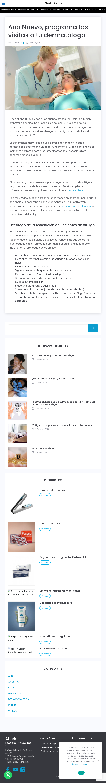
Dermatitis (15, 693)
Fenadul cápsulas (50, 523)
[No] (98, 760)
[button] (8, 775)
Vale (81, 773)
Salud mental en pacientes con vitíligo (53, 355)
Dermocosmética (18, 699)
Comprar (45, 495)
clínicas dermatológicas (76, 206)
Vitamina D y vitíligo (43, 448)
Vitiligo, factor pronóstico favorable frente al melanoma (63, 425)
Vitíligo (12, 710)
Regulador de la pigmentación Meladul (62, 557)
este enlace (75, 190)
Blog (22, 43)
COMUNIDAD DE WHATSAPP (42, 9)
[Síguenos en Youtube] (16, 770)
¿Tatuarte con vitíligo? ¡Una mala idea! (53, 378)
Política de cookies (80, 764)
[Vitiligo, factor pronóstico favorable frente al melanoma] (17, 433)
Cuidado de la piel (49, 743)
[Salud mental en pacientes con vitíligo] (17, 363)
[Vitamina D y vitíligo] (17, 456)
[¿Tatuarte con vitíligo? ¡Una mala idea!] (17, 387)
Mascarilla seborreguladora (55, 602)
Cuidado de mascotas (51, 751)
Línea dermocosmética (52, 747)
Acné (11, 676)
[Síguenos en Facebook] (8, 770)
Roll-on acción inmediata (54, 648)
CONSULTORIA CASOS (73, 9)
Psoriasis (14, 705)
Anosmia (13, 681)
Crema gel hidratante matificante (59, 590)
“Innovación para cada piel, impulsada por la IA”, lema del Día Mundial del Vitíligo (63, 403)
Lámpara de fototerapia (54, 490)
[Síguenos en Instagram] (23, 770)
